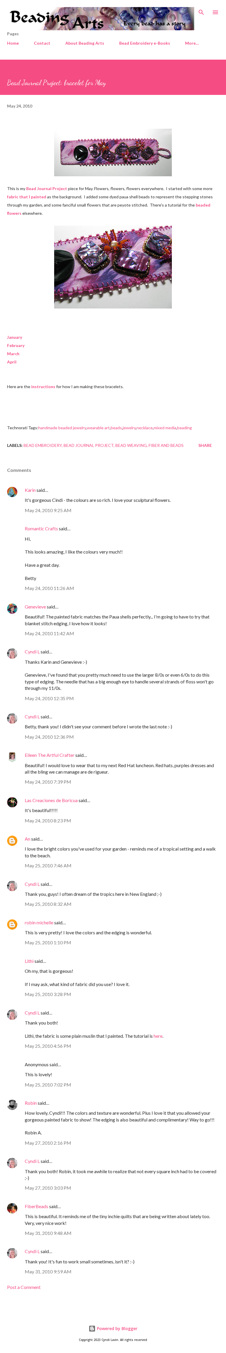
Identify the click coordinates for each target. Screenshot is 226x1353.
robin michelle (39, 922)
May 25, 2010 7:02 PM (48, 1084)
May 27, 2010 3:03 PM (48, 1188)
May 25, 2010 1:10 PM (48, 942)
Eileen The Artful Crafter (49, 755)
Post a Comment (24, 1287)
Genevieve (35, 606)
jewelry (129, 427)
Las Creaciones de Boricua (51, 800)
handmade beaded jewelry (62, 427)
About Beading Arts (84, 43)
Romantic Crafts (41, 528)
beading (184, 427)
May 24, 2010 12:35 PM (49, 698)
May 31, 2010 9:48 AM (48, 1233)
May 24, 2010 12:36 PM (49, 737)
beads (116, 427)
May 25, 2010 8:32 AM (48, 904)
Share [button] (205, 445)
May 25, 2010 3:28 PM (48, 994)
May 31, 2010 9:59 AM (48, 1271)
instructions (43, 386)
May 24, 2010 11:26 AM (49, 588)
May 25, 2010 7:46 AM (48, 865)
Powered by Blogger (116, 1328)
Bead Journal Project (89, 445)
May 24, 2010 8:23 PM (48, 820)
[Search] (201, 10)
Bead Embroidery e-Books (144, 43)
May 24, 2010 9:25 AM (48, 510)
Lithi (29, 961)
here (158, 1036)
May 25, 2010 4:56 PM (48, 1046)
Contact (42, 43)
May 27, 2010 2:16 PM (48, 1143)
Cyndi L (32, 651)
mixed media (165, 427)
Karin (30, 490)
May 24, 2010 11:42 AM (49, 633)
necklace (145, 427)
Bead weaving (131, 445)
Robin (31, 1103)
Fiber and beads (166, 445)
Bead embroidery (43, 445)
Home (13, 43)
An (27, 838)
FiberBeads (36, 1206)
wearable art (98, 427)
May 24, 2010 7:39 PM (48, 781)
